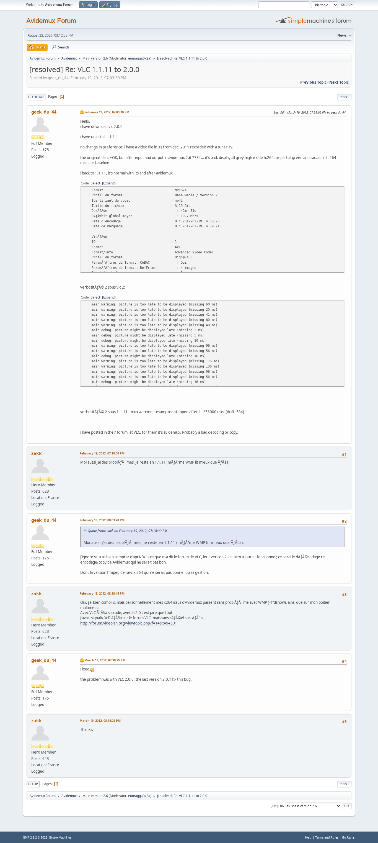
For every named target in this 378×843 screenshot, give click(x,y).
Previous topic (313, 82)
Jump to (277, 805)
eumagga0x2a (139, 58)
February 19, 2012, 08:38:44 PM (102, 593)
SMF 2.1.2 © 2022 (35, 837)
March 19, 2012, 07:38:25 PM (104, 660)
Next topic (339, 82)
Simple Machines (60, 837)
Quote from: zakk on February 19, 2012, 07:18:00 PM (127, 530)
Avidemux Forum (51, 20)
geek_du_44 (43, 112)
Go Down (36, 97)
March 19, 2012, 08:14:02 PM (100, 720)
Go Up (33, 784)
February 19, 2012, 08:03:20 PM (102, 520)
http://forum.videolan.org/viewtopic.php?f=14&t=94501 (128, 623)
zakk (36, 453)
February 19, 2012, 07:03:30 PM (106, 112)
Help (308, 837)
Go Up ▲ (348, 837)
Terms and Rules (326, 837)
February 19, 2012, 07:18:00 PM (102, 453)
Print (344, 97)
